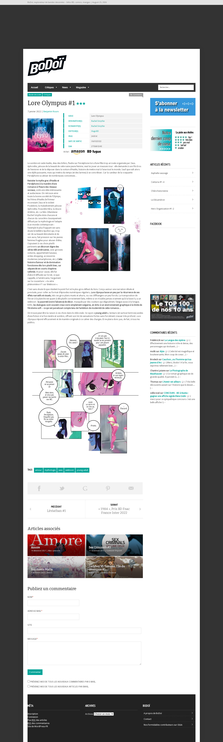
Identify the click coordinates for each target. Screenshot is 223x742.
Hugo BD (95, 131)
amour (38, 470)
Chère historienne (159, 191)
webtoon (69, 470)
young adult (82, 470)
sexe (60, 470)
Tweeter (62, 488)
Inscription (33, 714)
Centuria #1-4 (157, 182)
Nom (30, 597)
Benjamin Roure (51, 111)
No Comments (136, 95)
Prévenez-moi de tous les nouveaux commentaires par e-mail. (63, 682)
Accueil (34, 87)
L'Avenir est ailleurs (172, 382)
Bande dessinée (35, 95)
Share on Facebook (39, 488)
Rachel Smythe (98, 121)
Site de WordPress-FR (38, 726)
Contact (147, 719)
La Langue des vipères (174, 340)
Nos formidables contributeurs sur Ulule (163, 725)
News (63, 88)
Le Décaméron (158, 200)
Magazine (79, 88)
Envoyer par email (131, 488)
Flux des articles (37, 720)
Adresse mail (35, 611)
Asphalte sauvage (159, 173)
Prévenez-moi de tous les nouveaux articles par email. (59, 686)
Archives (89, 714)
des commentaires (38, 723)
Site (30, 625)
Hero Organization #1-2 (162, 209)
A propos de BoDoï (153, 713)
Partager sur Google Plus (85, 488)
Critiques (47, 88)
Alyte (162, 351)
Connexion (33, 717)
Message (33, 639)
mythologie (50, 470)
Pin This (108, 488)
